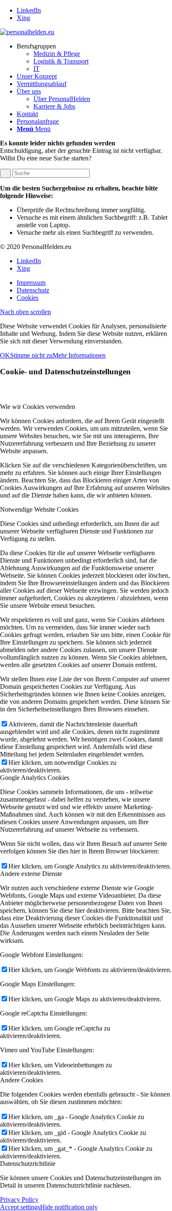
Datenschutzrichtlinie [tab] (28, 1163)
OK (5, 355)
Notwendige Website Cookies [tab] (39, 509)
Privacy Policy (19, 1199)
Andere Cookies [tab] (21, 1080)
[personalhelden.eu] (27, 32)
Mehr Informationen (79, 355)
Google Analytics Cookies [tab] (34, 777)
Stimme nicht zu (31, 355)
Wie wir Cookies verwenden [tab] (37, 406)
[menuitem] (94, 58)
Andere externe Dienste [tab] (31, 873)
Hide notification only (69, 1207)
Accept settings (20, 1207)
